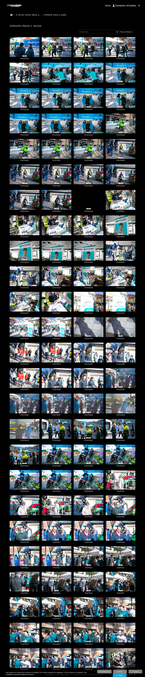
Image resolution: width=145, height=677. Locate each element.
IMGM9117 (120, 593)
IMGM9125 (120, 644)
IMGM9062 (24, 262)
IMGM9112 (88, 568)
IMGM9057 (120, 211)
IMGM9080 (24, 389)
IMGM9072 (88, 313)
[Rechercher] (116, 32)
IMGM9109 (120, 542)
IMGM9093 (88, 440)
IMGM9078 (24, 364)
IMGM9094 (24, 466)
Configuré (120, 671)
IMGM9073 (120, 313)
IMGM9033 (120, 59)
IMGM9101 (120, 491)
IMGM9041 (88, 109)
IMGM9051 (56, 186)
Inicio (107, 5)
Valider (120, 675)
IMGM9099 (88, 491)
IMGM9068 (88, 288)
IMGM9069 (120, 288)
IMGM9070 (24, 313)
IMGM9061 (120, 237)
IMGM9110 (24, 568)
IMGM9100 (56, 491)
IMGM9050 (24, 186)
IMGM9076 (88, 339)
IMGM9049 (120, 160)
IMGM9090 (24, 440)
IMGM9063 (56, 262)
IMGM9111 (56, 568)
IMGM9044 (88, 135)
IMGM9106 (24, 542)
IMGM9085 (120, 389)
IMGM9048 (88, 160)
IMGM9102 (56, 517)
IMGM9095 (56, 466)
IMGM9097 (120, 466)
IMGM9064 (88, 262)
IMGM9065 (120, 262)
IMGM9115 (56, 593)
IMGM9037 (120, 84)
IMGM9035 (56, 84)
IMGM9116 (88, 593)
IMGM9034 (24, 84)
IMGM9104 (88, 517)
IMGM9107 (56, 542)
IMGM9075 (56, 339)
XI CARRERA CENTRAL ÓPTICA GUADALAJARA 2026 (28, 15)
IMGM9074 (24, 339)
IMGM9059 (24, 237)
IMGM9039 (56, 109)
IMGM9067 (56, 288)
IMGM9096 (88, 466)
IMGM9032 (88, 59)
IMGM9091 (56, 440)
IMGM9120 (88, 619)
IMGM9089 (120, 415)
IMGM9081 (120, 364)
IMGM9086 (24, 415)
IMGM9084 (88, 389)
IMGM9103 (24, 517)
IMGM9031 (56, 59)
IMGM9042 (24, 135)
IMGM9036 (88, 84)
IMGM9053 (120, 186)
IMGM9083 (56, 389)
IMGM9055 (56, 211)
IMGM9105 (120, 517)
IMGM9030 (24, 59)
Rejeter (136, 672)
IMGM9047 (56, 160)
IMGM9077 (120, 339)
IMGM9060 (88, 237)
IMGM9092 (120, 440)
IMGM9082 (88, 364)
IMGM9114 (24, 593)
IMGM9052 (88, 186)
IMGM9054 (24, 211)
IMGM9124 (89, 644)
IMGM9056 (88, 211)
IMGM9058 (56, 237)
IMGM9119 (56, 619)
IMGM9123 (56, 644)
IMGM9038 (24, 109)
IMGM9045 (120, 135)
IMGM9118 (24, 619)
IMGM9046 (24, 160)
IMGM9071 (56, 313)
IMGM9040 (120, 109)
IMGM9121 (120, 619)
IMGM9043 (56, 135)
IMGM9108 (88, 542)
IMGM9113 (120, 568)
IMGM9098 (24, 491)
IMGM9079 (56, 364)
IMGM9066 (24, 288)
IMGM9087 (56, 415)
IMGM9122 (25, 644)
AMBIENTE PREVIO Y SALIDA (55, 15)
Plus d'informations (104, 671)
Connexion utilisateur (125, 5)
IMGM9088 (88, 415)
